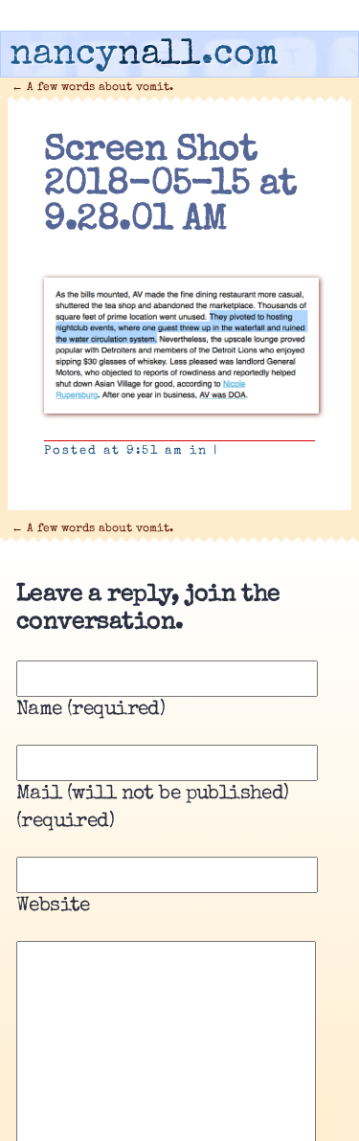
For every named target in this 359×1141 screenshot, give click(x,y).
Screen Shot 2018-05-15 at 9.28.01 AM (170, 186)
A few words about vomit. (92, 87)
